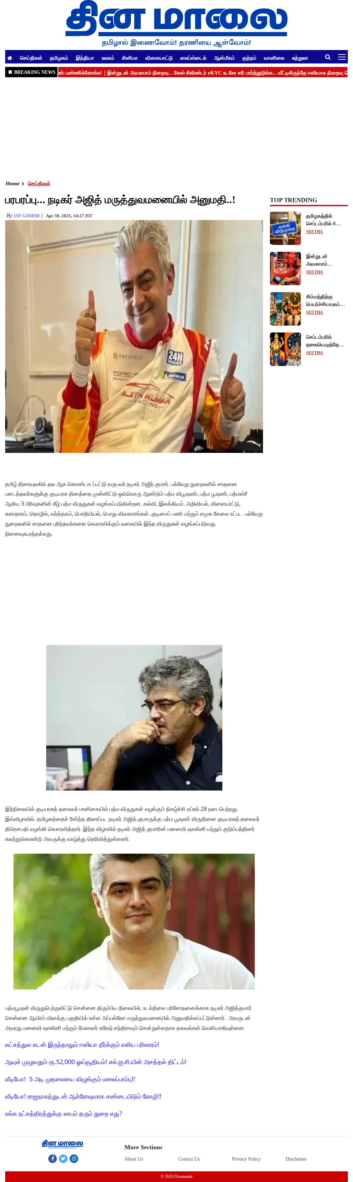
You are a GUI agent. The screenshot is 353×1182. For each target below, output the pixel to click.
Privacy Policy (246, 1159)
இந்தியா (85, 57)
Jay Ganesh (27, 215)
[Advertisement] (176, 128)
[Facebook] (52, 1158)
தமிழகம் (59, 57)
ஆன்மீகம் (224, 57)
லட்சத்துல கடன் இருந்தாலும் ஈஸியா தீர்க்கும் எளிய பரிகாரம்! (82, 1044)
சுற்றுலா (300, 57)
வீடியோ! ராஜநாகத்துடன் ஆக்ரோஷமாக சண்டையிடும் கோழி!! (83, 1096)
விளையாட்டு (159, 57)
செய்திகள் (31, 57)
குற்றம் (249, 57)
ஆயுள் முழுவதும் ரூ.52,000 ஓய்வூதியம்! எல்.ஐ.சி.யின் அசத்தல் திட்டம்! (95, 1061)
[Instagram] (74, 1158)
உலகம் (108, 57)
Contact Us (189, 1159)
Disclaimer (296, 1159)
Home (13, 183)
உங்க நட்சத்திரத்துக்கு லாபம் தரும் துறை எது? (63, 1113)
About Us (133, 1159)
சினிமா (130, 57)
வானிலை (274, 57)
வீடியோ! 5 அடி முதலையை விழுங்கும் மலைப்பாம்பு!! (70, 1079)
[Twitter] (63, 1158)
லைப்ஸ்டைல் (193, 57)
